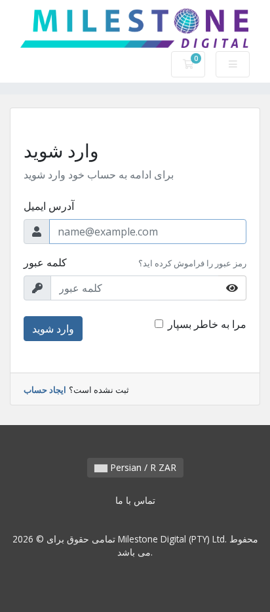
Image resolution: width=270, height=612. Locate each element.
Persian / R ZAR (141, 467)
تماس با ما (135, 500)
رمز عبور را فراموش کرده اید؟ (192, 263)
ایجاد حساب (45, 390)
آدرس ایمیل (49, 206)
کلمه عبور (45, 262)
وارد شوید (53, 328)
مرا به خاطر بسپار (207, 324)
